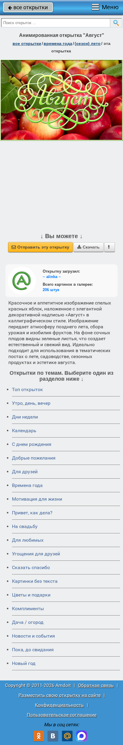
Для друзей (25, 471)
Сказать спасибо (31, 567)
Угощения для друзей (36, 554)
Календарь (24, 430)
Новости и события (33, 636)
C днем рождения (31, 444)
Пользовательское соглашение (61, 715)
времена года (58, 43)
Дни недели (25, 417)
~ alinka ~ (52, 276)
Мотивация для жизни (37, 499)
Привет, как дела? (32, 513)
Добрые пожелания (34, 458)
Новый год (24, 663)
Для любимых (28, 540)
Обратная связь (96, 685)
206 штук (51, 290)
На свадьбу (25, 526)
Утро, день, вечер (31, 403)
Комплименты (28, 608)
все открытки (28, 7)
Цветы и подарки (31, 595)
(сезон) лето (88, 43)
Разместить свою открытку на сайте (60, 695)
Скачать (88, 247)
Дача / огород (28, 622)
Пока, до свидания (33, 649)
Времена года (27, 485)
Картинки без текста (35, 581)
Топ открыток (27, 389)
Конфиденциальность (59, 705)
